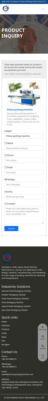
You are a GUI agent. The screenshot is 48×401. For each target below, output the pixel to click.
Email (10, 167)
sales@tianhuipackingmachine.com (17, 374)
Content (11, 203)
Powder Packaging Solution (14, 294)
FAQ (3, 340)
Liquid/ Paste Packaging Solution (16, 306)
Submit (11, 228)
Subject (8, 131)
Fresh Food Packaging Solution (15, 298)
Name (10, 143)
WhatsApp (9, 179)
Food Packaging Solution (12, 302)
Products (5, 329)
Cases (4, 333)
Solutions (6, 325)
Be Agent (6, 344)
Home (4, 321)
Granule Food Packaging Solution (16, 291)
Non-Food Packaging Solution (15, 310)
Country (8, 191)
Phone (10, 155)
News (4, 337)
